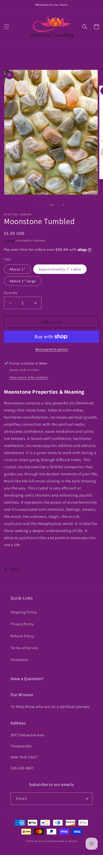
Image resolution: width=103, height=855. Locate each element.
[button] (6, 27)
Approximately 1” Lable (60, 269)
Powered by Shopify (66, 841)
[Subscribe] (86, 799)
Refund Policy (22, 636)
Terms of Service (24, 647)
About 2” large (23, 281)
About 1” (17, 269)
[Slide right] (63, 204)
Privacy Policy (22, 624)
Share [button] (15, 569)
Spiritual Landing (45, 841)
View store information (28, 377)
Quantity (10, 292)
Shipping (9, 240)
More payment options (51, 349)
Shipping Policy (24, 612)
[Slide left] (40, 204)
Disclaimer (20, 659)
